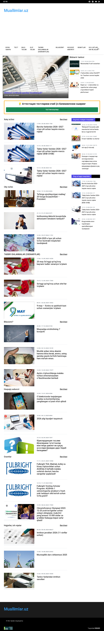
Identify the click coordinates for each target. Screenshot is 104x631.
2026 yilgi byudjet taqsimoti (49, 418)
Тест (16, 47)
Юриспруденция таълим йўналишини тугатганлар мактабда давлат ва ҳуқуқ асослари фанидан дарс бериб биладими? (51, 445)
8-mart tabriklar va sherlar (90, 139)
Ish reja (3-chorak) (88, 147)
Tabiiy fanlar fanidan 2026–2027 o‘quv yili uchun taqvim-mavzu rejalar (51, 173)
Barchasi (63, 119)
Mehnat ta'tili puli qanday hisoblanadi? (23, 93)
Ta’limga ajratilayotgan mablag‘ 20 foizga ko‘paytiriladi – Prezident (51, 196)
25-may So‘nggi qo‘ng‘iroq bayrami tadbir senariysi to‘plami (52, 262)
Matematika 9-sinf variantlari (90, 63)
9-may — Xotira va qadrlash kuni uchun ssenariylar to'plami (51, 307)
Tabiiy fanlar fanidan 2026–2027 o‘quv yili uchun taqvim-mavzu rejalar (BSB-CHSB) (51, 151)
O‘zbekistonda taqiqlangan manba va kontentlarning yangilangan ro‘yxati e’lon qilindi (51, 399)
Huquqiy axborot (70, 48)
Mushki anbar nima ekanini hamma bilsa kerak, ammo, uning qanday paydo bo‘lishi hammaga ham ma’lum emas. (52, 355)
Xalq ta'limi (24, 48)
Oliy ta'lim (32, 48)
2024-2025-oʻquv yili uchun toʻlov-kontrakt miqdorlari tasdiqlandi (49, 240)
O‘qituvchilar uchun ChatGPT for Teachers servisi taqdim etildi (90, 75)
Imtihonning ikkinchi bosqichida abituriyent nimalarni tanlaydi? (51, 217)
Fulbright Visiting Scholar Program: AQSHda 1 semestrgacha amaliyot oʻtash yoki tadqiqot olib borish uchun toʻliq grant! (51, 491)
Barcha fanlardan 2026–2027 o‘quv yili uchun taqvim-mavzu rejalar (50, 129)
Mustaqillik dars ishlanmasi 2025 (52, 555)
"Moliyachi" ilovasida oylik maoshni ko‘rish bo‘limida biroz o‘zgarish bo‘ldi (90, 129)
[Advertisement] (52, 29)
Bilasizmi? (60, 47)
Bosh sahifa (8, 48)
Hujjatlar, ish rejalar (93, 48)
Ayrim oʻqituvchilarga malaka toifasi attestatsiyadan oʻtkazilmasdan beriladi (50, 375)
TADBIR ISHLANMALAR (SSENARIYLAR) (43, 50)
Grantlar (82, 47)
